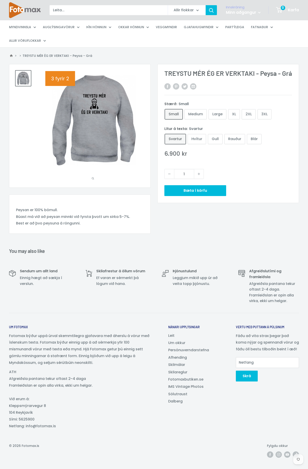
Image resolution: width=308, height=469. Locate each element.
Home (11, 55)
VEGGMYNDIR (166, 27)
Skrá (247, 376)
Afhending (177, 357)
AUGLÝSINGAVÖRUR (59, 27)
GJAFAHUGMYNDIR (199, 27)
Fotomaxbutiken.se (185, 379)
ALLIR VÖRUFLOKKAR (25, 40)
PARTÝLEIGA (234, 27)
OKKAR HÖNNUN (131, 27)
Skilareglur (177, 372)
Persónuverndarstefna (188, 350)
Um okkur (176, 342)
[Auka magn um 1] (199, 174)
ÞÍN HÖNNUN (96, 27)
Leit (171, 335)
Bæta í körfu (195, 190)
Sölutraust (177, 394)
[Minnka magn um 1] (169, 174)
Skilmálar (176, 364)
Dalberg (175, 401)
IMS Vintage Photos (186, 386)
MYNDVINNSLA (20, 27)
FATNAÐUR (259, 27)
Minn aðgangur (241, 12)
